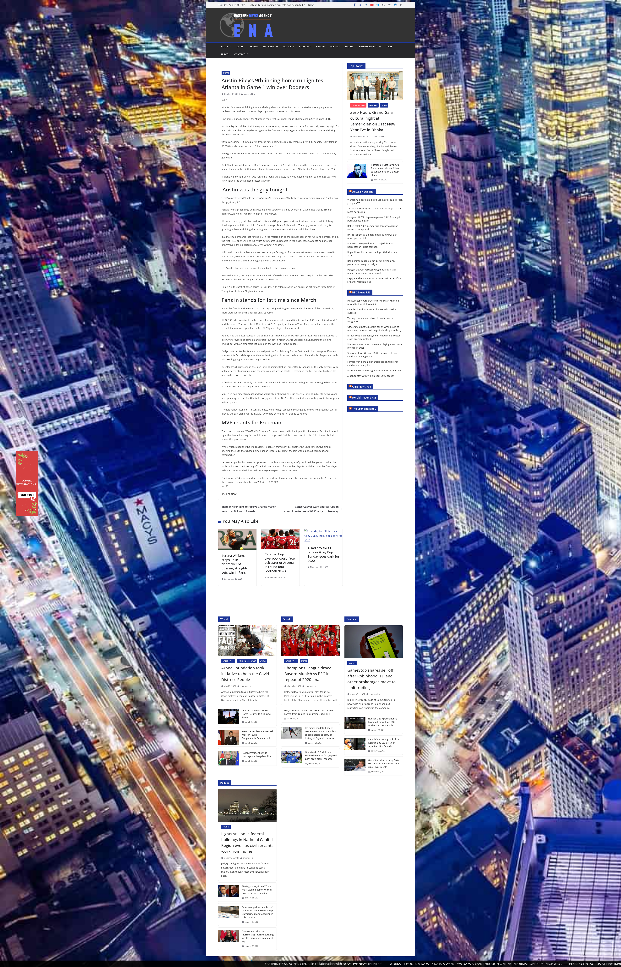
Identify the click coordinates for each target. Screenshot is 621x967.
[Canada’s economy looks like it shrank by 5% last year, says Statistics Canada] (354, 745)
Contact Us (241, 54)
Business (288, 46)
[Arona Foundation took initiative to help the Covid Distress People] (247, 640)
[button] (229, 46)
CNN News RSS (361, 386)
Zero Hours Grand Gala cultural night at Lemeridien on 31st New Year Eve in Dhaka (372, 121)
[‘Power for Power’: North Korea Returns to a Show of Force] (228, 716)
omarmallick (249, 94)
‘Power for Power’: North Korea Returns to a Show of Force (256, 714)
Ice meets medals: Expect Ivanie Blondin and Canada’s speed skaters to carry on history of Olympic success (320, 733)
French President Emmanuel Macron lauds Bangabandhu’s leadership (257, 735)
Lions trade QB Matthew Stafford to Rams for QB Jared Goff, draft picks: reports (321, 755)
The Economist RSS (364, 409)
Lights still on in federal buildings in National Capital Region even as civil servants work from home (247, 842)
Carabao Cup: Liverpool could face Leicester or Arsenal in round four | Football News (280, 562)
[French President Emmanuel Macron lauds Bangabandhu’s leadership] (228, 737)
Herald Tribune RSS (364, 397)
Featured (373, 105)
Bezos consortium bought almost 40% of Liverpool (374, 370)
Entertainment (368, 46)
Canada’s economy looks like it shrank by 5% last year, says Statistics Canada (383, 743)
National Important (247, 661)
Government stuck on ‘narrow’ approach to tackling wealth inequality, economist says (258, 936)
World (254, 46)
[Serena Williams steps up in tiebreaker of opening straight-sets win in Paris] (237, 531)
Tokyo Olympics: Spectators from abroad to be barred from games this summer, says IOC (309, 712)
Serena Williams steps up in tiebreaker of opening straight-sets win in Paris (234, 564)
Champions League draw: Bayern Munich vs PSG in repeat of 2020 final (307, 673)
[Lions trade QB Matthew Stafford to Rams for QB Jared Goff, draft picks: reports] (291, 757)
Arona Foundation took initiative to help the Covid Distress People (245, 673)
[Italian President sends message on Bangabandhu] (228, 756)
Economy (305, 46)
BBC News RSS (361, 292)
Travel (225, 54)
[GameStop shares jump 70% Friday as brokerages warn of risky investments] (354, 765)
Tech (389, 46)
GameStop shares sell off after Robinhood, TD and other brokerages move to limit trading (371, 678)
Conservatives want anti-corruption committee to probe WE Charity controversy (311, 509)
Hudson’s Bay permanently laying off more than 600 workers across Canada (382, 722)
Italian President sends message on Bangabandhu (256, 754)
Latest (241, 46)
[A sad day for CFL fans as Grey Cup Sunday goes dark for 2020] (323, 531)
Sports (349, 46)
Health (320, 46)
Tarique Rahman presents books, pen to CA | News (286, 4)
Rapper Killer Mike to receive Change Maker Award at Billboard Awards (249, 509)
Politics (335, 46)
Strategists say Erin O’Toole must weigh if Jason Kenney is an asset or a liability (257, 890)
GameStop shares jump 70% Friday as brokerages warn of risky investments (384, 763)
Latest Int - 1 (228, 661)
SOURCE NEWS (230, 494)
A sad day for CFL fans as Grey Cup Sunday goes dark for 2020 (323, 554)
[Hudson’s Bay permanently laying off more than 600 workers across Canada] (354, 724)
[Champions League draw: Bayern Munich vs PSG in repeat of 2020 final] (310, 640)
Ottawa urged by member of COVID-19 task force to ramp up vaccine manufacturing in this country (257, 912)
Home (224, 46)
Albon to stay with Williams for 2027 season (370, 375)
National (269, 46)
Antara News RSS (363, 191)
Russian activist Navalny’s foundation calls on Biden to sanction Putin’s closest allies (385, 170)
